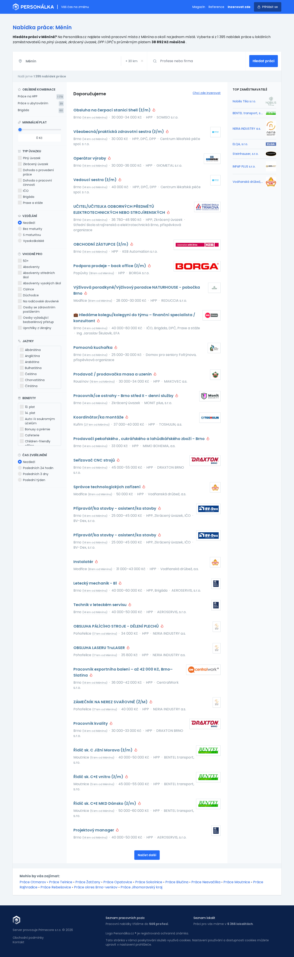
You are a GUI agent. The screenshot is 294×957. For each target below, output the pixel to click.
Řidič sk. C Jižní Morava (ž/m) (103, 750)
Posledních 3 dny (35, 474)
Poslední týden (34, 480)
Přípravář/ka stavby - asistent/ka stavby (115, 508)
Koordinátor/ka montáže (98, 417)
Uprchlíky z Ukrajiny (37, 328)
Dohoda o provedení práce (38, 172)
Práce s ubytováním (33, 103)
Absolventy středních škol (39, 275)
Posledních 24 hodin (38, 468)
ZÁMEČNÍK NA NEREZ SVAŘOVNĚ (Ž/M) (111, 702)
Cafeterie (32, 435)
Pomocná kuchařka (93, 347)
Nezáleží (29, 223)
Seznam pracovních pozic (125, 918)
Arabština (32, 362)
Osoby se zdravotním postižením (39, 309)
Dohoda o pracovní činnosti (37, 182)
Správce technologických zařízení (107, 486)
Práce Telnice (60, 882)
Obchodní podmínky (28, 937)
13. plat (30, 407)
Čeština (31, 374)
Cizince (28, 289)
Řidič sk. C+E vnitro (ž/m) (98, 776)
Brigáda (23, 110)
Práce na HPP (27, 96)
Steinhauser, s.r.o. (245, 154)
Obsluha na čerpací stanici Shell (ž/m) (112, 110)
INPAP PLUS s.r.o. (244, 166)
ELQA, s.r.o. (240, 144)
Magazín (198, 7)
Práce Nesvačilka (205, 882)
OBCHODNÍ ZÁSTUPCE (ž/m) (101, 244)
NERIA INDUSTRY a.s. (247, 128)
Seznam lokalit (204, 918)
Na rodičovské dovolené (41, 301)
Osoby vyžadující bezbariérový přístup (38, 319)
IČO (26, 191)
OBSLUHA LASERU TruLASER (99, 647)
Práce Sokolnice (148, 882)
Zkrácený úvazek (35, 164)
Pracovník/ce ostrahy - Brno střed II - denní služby (123, 395)
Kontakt (18, 942)
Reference (216, 7)
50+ (26, 261)
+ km (131, 61)
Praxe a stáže (33, 203)
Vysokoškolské (33, 241)
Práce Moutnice (236, 882)
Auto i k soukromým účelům (40, 421)
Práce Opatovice (117, 882)
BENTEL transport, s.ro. (248, 113)
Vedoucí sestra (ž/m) (95, 179)
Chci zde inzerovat (207, 93)
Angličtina (32, 356)
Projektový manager (94, 830)
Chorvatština (35, 380)
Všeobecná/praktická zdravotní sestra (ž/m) (119, 131)
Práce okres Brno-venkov (96, 887)
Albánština (33, 350)
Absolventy (31, 267)
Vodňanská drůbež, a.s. (248, 182)
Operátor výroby (90, 158)
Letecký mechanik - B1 (95, 583)
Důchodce (31, 295)
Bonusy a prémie (37, 429)
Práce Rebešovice (55, 887)
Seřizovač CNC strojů (94, 460)
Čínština (31, 386)
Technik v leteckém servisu (100, 604)
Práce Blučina (176, 882)
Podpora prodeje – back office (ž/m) (110, 265)
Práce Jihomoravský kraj (141, 887)
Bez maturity (32, 229)
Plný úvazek (31, 158)
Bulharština (33, 368)
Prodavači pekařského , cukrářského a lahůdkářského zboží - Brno (139, 438)
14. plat (30, 413)
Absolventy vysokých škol (42, 283)
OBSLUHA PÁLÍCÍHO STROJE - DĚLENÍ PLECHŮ (116, 626)
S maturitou (32, 235)
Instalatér (83, 561)
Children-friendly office (37, 443)
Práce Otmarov (33, 882)
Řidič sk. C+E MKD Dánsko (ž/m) (105, 803)
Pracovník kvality (91, 723)
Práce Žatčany (87, 882)
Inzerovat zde (239, 7)
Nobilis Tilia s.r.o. (244, 101)
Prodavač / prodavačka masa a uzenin (113, 374)
